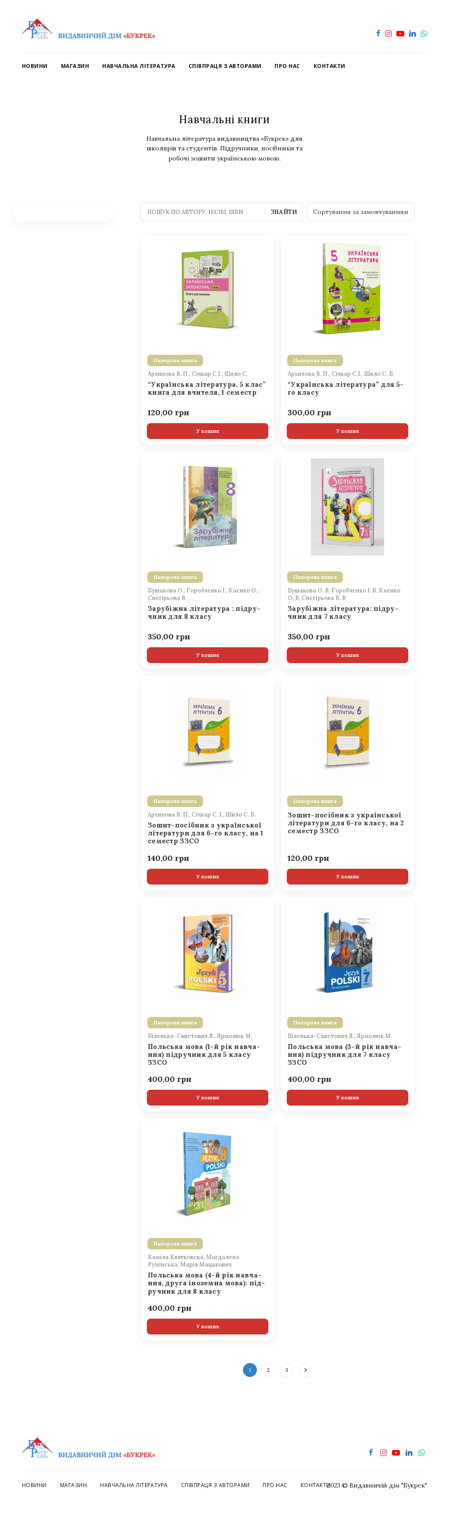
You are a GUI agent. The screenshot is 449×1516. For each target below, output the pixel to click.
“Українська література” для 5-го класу (345, 388)
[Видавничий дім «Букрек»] (88, 26)
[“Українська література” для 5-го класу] (347, 289)
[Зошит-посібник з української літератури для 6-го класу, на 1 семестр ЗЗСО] (207, 730)
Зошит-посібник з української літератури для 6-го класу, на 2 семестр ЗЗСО (346, 823)
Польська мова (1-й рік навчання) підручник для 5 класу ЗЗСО (204, 1055)
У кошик (207, 431)
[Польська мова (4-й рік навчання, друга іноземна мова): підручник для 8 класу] (207, 1172)
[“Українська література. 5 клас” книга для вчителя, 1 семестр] (207, 289)
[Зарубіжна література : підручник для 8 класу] (207, 506)
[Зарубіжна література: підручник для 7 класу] (347, 506)
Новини (34, 1485)
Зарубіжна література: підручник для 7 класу (343, 613)
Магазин (73, 1485)
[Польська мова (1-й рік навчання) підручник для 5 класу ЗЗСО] (207, 951)
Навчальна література (134, 1485)
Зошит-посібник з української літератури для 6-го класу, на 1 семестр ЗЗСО (206, 833)
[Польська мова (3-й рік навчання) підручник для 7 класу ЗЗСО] (347, 951)
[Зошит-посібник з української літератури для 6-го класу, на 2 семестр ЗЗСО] (347, 730)
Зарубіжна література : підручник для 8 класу (204, 613)
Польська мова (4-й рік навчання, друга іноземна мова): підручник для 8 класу (206, 1283)
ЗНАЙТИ (284, 212)
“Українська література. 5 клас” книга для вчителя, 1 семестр (207, 388)
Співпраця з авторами (215, 1485)
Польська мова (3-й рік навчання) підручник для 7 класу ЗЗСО (344, 1055)
